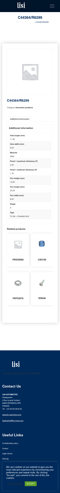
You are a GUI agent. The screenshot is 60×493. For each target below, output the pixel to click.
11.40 (12, 139)
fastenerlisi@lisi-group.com (12, 420)
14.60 (12, 182)
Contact (5, 448)
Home (14, 22)
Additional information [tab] (19, 119)
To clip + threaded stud (19, 216)
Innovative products (26, 22)
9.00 (12, 147)
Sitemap (5, 458)
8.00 (12, 199)
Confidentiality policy (10, 443)
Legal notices (7, 453)
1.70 (12, 173)
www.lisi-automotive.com (11, 414)
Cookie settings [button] (14, 484)
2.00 (12, 164)
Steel (12, 156)
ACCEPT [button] (31, 484)
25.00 (12, 190)
